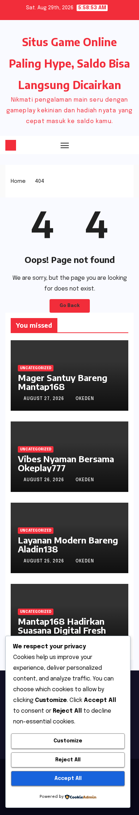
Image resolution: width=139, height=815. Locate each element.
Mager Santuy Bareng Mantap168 (62, 382)
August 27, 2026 (45, 399)
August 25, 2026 (45, 561)
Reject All (68, 759)
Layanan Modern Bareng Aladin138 (68, 544)
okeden (85, 399)
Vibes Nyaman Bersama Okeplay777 (66, 463)
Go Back (70, 305)
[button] (115, 145)
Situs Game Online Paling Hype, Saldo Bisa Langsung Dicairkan (69, 63)
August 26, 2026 (45, 480)
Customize (67, 740)
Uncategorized (35, 368)
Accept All (68, 778)
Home (18, 181)
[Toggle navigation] (65, 145)
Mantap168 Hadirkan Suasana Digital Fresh (62, 625)
